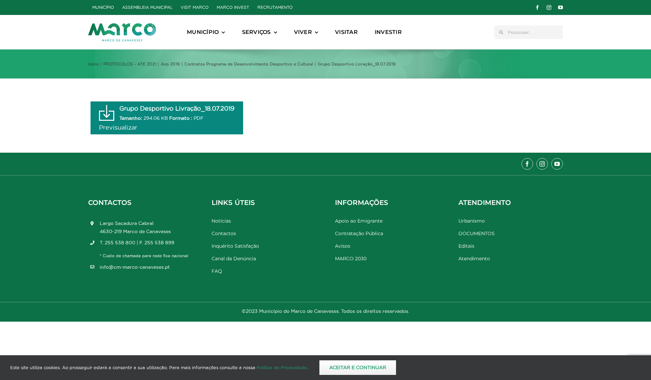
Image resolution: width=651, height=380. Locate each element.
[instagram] (549, 7)
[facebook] (537, 7)
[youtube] (560, 7)
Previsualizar (118, 127)
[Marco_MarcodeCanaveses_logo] (122, 26)
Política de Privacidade (282, 367)
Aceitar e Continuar (357, 367)
